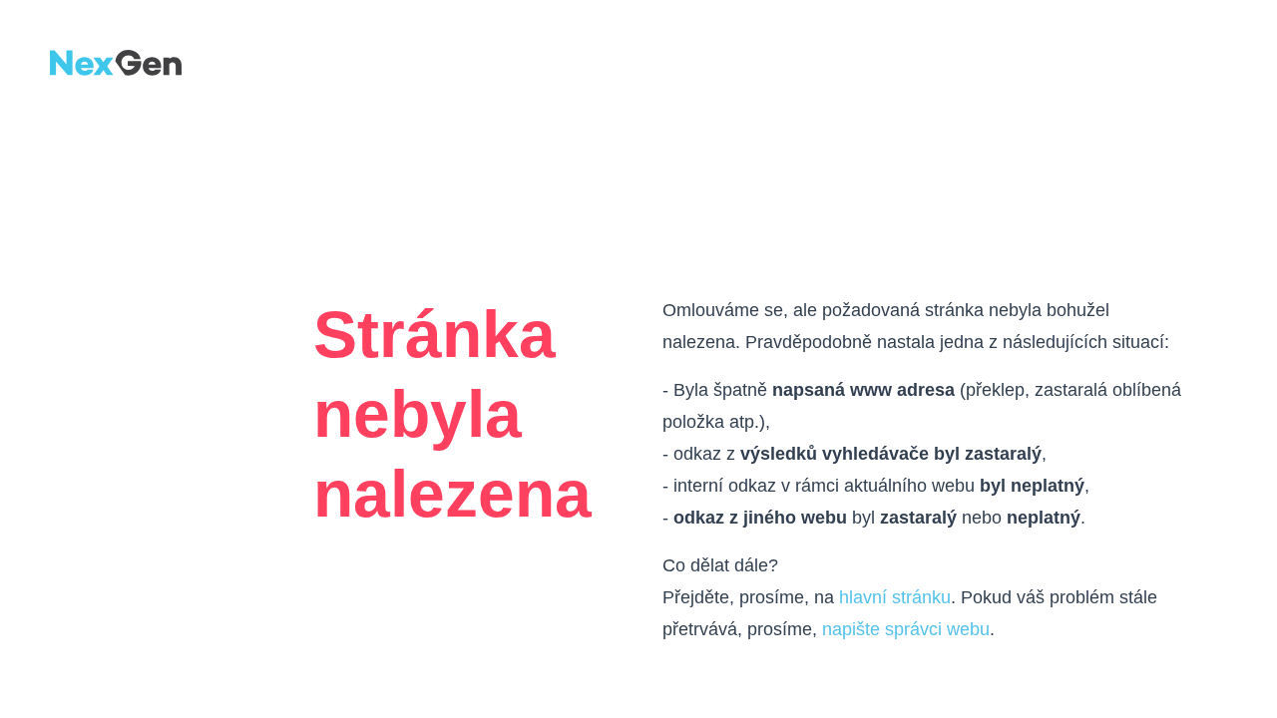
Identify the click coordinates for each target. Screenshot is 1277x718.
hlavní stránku (895, 597)
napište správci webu (906, 629)
